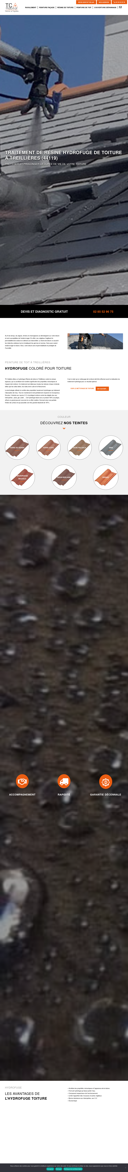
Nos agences (104, 2)
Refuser (58, 1169)
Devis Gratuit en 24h (86, 2)
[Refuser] (125, 1168)
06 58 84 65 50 (120, 2)
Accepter (50, 1169)
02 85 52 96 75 (103, 311)
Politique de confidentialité (73, 1169)
